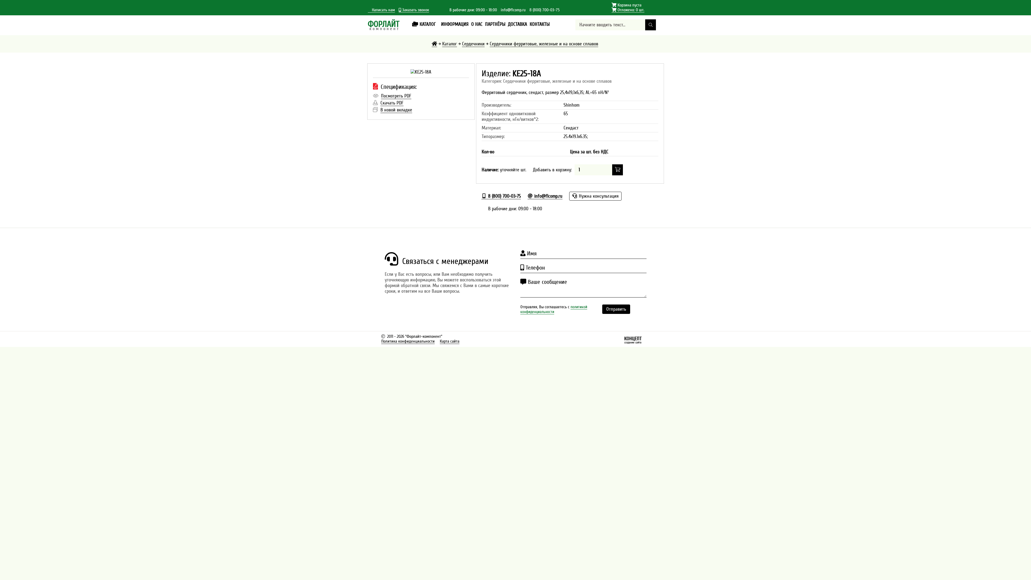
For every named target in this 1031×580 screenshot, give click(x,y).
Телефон (534, 267)
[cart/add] (617, 169)
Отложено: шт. (628, 10)
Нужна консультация (598, 196)
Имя (531, 253)
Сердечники (473, 44)
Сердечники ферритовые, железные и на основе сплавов (544, 44)
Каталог (449, 44)
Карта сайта (449, 341)
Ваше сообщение (546, 281)
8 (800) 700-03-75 (544, 10)
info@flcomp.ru (513, 10)
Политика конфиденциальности (408, 341)
